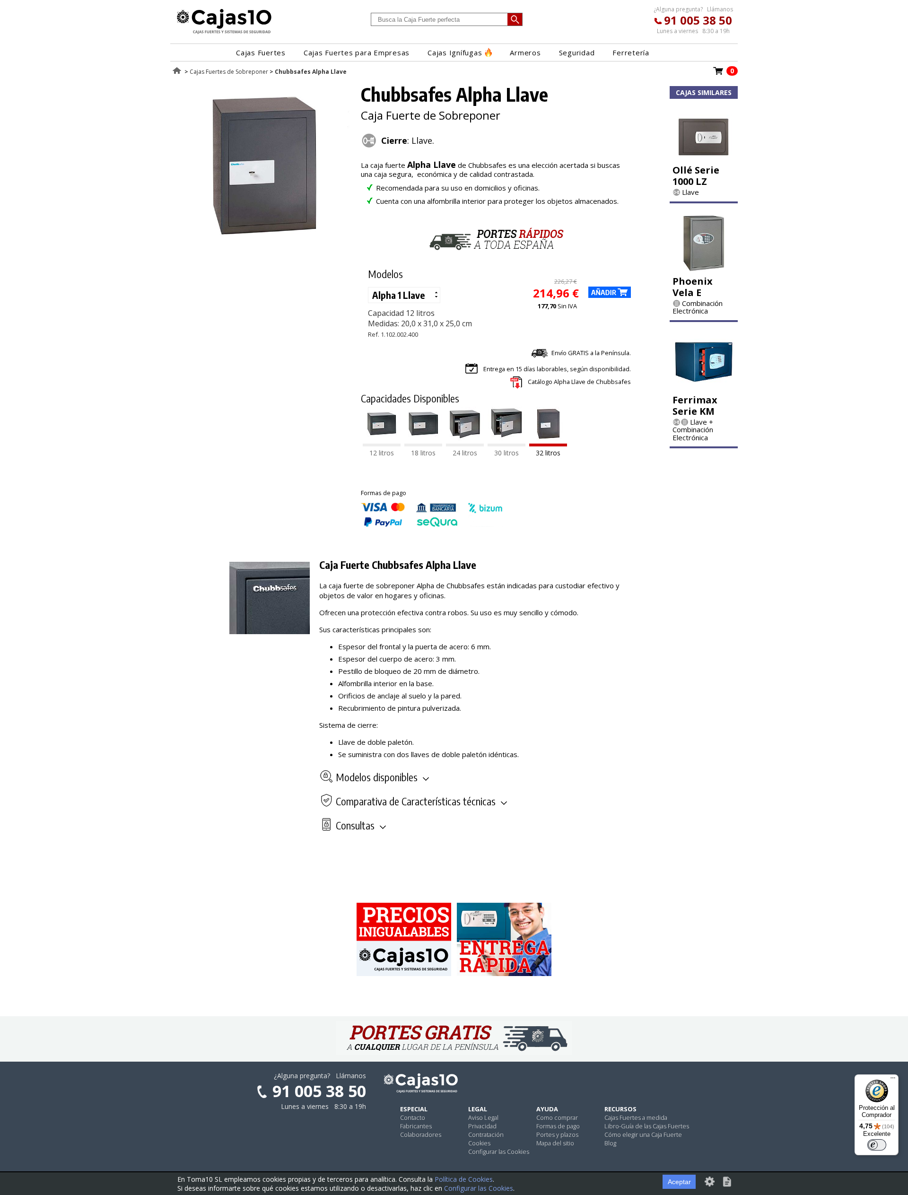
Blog (610, 1143)
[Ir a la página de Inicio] (224, 33)
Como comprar (557, 1117)
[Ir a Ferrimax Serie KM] (703, 387)
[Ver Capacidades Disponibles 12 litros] (382, 443)
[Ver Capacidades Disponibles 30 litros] (506, 443)
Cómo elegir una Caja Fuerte (643, 1134)
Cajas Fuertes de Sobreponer (229, 72)
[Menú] (893, 1080)
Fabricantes (416, 1126)
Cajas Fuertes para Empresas (357, 52)
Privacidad (482, 1126)
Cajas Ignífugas (455, 52)
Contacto (412, 1117)
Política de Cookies (464, 1179)
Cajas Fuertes (261, 52)
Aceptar (679, 1182)
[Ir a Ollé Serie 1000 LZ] (703, 157)
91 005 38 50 (698, 20)
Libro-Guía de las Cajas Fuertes (646, 1126)
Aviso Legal (483, 1117)
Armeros (525, 52)
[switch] (876, 1145)
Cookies (479, 1143)
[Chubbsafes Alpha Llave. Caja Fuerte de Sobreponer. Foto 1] (263, 241)
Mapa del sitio (555, 1143)
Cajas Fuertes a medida (635, 1117)
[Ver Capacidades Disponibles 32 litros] (548, 443)
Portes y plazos (557, 1134)
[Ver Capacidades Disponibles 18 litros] (423, 443)
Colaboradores (420, 1134)
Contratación (486, 1134)
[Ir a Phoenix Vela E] (703, 268)
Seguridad (577, 52)
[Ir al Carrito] (718, 74)
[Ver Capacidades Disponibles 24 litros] (465, 443)
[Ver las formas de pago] (432, 524)
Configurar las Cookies (498, 1151)
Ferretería (630, 52)
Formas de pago (558, 1126)
